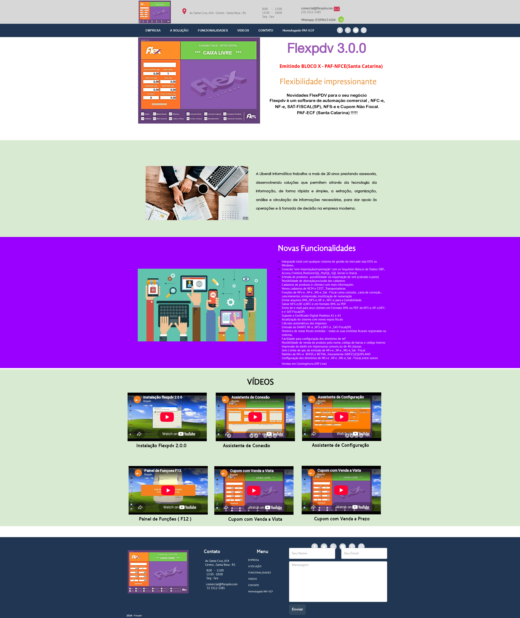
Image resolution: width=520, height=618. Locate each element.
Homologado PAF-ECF (299, 30)
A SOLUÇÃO (179, 30)
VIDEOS (243, 30)
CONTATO (265, 30)
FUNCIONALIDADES (213, 30)
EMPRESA (153, 30)
